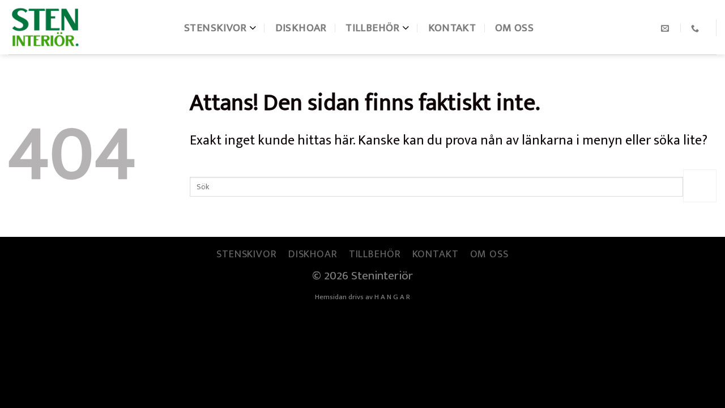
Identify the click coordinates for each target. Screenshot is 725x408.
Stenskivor (215, 28)
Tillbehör (372, 28)
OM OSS (514, 28)
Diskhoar (301, 28)
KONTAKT (452, 28)
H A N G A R (392, 297)
